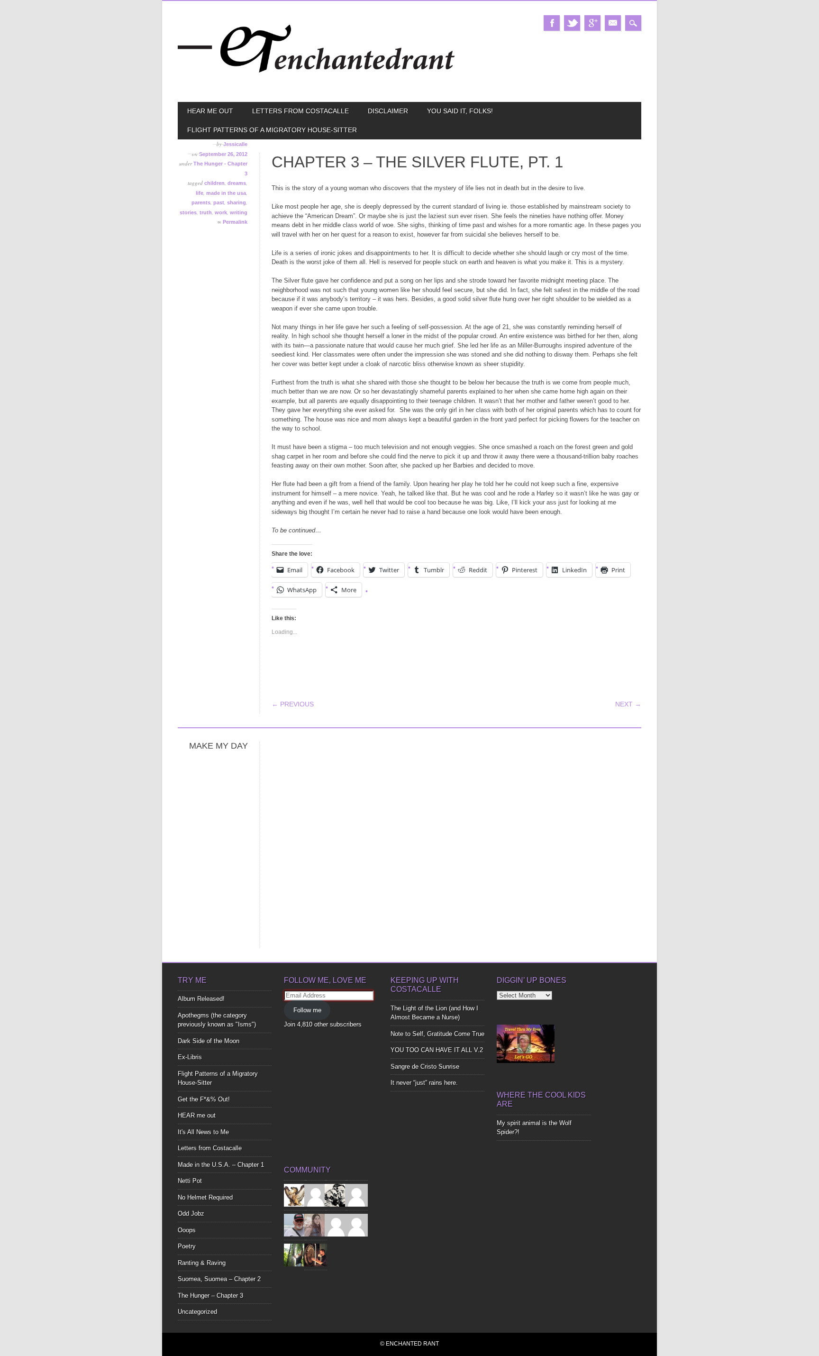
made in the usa (226, 193)
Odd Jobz (191, 1213)
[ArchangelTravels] (315, 1195)
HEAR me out (210, 111)
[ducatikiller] (336, 1195)
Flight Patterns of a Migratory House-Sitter (272, 130)
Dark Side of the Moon (208, 1040)
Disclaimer (388, 111)
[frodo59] (295, 1195)
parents (200, 202)
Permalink (235, 222)
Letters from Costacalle (300, 111)
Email (613, 23)
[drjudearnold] (315, 1224)
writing (238, 212)
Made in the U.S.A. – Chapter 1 (221, 1164)
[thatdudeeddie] (336, 1224)
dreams (237, 183)
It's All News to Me (203, 1132)
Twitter (572, 23)
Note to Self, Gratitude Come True (437, 1033)
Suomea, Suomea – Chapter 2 (219, 1279)
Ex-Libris (190, 1057)
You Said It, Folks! (460, 111)
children (214, 183)
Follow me (307, 1010)
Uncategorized (197, 1311)
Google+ (592, 23)
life (199, 193)
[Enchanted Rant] (317, 85)
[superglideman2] (295, 1224)
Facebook (552, 23)
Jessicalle (235, 144)
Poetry (187, 1246)
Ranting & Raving (202, 1262)
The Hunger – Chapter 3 (210, 1295)
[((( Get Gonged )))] (315, 1254)
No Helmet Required (205, 1197)
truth (206, 212)
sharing (236, 202)
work (221, 212)
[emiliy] (356, 1224)
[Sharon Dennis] (356, 1195)
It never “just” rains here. (424, 1082)
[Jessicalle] (295, 1254)
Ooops (187, 1230)
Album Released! (201, 998)
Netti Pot (190, 1180)
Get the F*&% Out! (204, 1099)
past (218, 202)
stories (188, 212)
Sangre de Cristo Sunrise (425, 1066)
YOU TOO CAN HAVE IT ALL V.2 (437, 1050)
